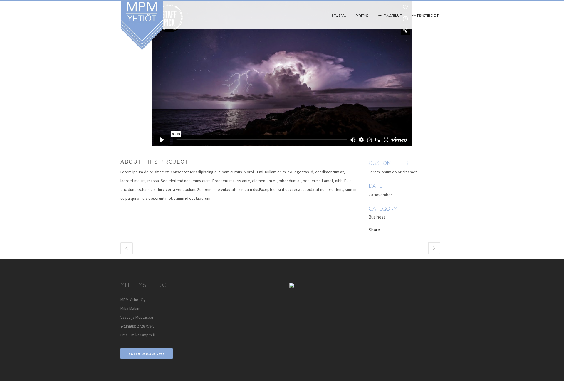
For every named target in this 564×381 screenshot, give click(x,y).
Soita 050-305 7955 (146, 353)
